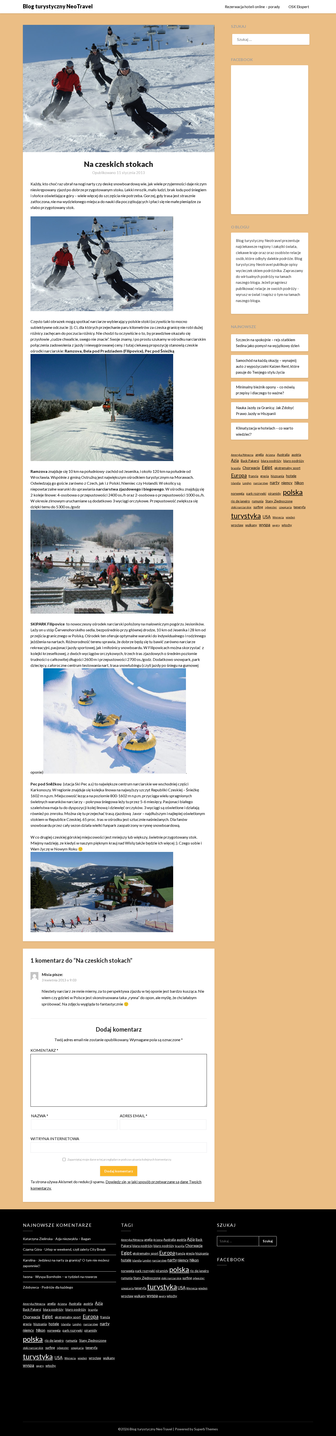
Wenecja (278, 517)
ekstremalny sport (287, 468)
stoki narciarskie (241, 507)
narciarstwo (260, 483)
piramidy (274, 493)
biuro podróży (293, 461)
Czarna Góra (32, 1249)
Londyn (247, 483)
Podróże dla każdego (57, 1287)
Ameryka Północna (242, 454)
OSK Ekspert (299, 6)
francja (253, 476)
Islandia (236, 483)
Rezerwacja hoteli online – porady (252, 6)
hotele (291, 476)
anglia (259, 455)
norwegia (237, 493)
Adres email (133, 1115)
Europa (239, 475)
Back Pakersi (250, 461)
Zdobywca (31, 1287)
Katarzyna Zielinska (38, 1239)
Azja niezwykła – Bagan (73, 1239)
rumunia (257, 501)
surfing (258, 507)
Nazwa (39, 1115)
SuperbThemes (206, 1429)
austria (296, 455)
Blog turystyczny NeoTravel (58, 6)
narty (274, 482)
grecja (264, 476)
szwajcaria (285, 507)
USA (267, 516)
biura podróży (271, 461)
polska (293, 492)
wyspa (264, 524)
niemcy (286, 482)
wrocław (237, 525)
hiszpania (277, 476)
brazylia (236, 468)
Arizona (270, 454)
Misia (47, 974)
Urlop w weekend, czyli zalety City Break (75, 1249)
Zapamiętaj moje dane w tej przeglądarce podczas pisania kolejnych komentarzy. (119, 1159)
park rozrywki (256, 493)
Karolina (29, 1260)
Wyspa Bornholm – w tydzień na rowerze (66, 1277)
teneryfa (299, 507)
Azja (235, 460)
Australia (283, 455)
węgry (276, 525)
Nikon (299, 482)
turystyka (246, 515)
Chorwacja (251, 467)
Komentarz (44, 1050)
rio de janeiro (240, 501)
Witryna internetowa (55, 1138)
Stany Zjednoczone (278, 501)
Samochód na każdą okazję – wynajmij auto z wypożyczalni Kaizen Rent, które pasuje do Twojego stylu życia (267, 366)
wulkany (251, 525)
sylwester (271, 507)
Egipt (267, 467)
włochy (287, 525)
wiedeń (290, 517)
